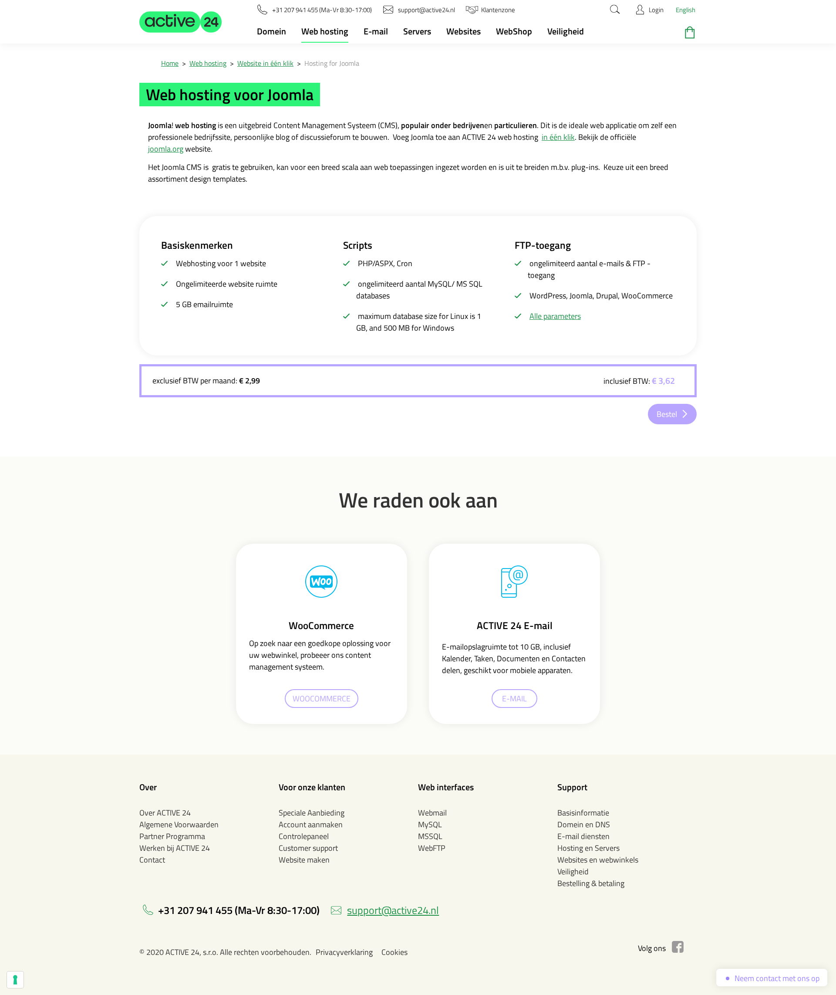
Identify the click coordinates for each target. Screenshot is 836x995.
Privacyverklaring (344, 952)
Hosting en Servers (588, 848)
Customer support (308, 848)
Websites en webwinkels (597, 860)
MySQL (430, 824)
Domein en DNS (583, 824)
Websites (463, 31)
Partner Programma (172, 836)
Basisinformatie (583, 813)
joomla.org (165, 149)
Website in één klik (265, 63)
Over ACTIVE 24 (165, 813)
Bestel (667, 414)
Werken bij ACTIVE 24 (174, 848)
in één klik (558, 137)
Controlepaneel (304, 836)
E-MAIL (514, 698)
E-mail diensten (583, 836)
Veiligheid (565, 31)
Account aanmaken (311, 824)
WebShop (514, 31)
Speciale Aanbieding (311, 813)
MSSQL (430, 836)
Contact (152, 860)
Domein (271, 31)
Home (170, 63)
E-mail (376, 31)
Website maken (304, 860)
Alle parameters (555, 316)
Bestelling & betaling (590, 883)
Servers (417, 31)
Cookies (394, 952)
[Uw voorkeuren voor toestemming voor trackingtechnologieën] (15, 979)
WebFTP (431, 848)
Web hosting (324, 31)
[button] (180, 21)
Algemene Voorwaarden (179, 824)
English (685, 10)
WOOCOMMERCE (322, 698)
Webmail (432, 813)
